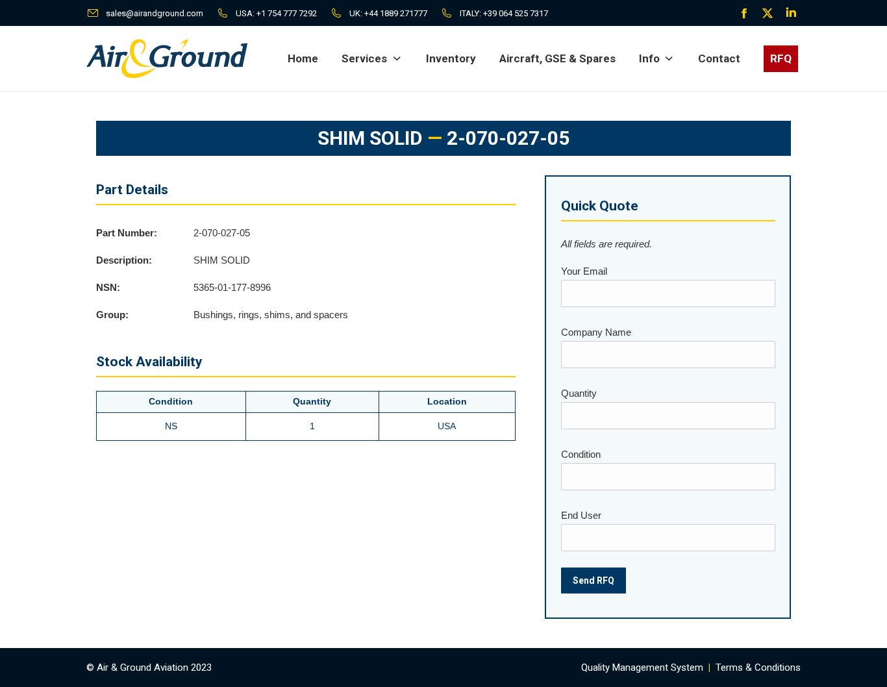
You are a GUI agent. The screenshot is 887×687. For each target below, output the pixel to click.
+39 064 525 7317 (515, 13)
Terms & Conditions (758, 667)
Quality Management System (642, 667)
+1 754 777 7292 (286, 13)
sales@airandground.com (154, 13)
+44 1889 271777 (395, 13)
